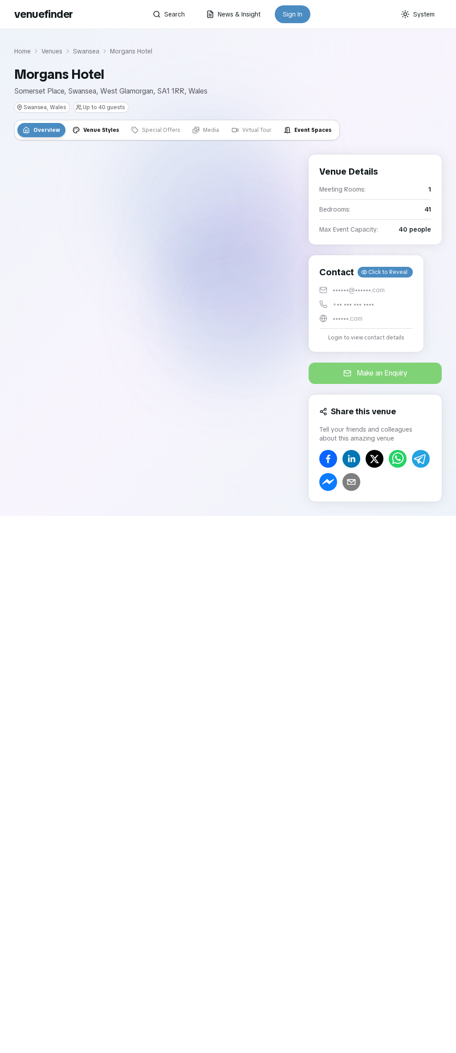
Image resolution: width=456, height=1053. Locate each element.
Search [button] (174, 14)
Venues (51, 51)
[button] (366, 303)
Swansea (86, 51)
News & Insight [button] (239, 14)
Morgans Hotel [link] (131, 51)
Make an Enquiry (382, 373)
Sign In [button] (292, 14)
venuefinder (43, 14)
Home (22, 51)
